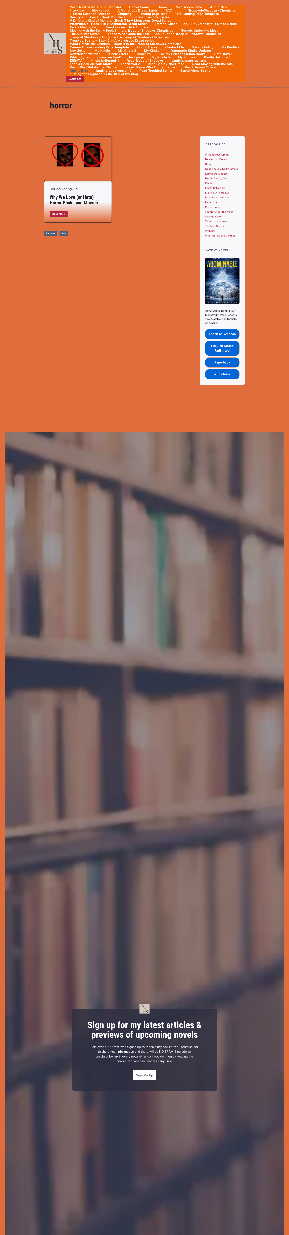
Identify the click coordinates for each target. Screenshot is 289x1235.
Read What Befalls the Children (94, 67)
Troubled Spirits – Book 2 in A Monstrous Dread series (112, 40)
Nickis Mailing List (84, 27)
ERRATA (76, 60)
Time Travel (223, 54)
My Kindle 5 (161, 57)
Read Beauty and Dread (166, 64)
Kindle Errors (118, 54)
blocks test (100, 10)
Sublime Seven (213, 216)
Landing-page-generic (189, 60)
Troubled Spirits (214, 226)
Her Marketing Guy (216, 178)
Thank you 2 (130, 64)
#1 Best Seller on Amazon (90, 13)
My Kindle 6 (187, 57)
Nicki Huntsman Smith (218, 197)
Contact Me (174, 47)
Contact (75, 79)
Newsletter (78, 50)
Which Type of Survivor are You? (95, 57)
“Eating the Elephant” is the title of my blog (104, 74)
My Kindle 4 (153, 50)
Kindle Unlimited (217, 57)
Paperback (211, 202)
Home (162, 7)
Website (210, 231)
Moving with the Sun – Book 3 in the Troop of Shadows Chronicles (121, 30)
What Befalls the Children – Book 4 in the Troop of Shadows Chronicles (125, 43)
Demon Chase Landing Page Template (99, 47)
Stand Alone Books (195, 70)
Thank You (144, 54)
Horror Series (139, 7)
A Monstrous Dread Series (137, 10)
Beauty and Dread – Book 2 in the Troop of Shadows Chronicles (119, 17)
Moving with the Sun (217, 192)
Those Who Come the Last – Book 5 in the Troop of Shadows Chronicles (164, 33)
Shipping (125, 13)
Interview (77, 10)
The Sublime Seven (85, 33)
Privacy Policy (202, 47)
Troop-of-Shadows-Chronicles (212, 10)
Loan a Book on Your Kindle (91, 64)
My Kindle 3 (127, 50)
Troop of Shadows (216, 221)
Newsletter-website (85, 54)
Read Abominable (188, 7)
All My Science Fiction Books (183, 54)
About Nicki (219, 7)
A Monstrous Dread (217, 154)
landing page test (153, 13)
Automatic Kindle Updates (191, 50)
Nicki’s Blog (79, 70)
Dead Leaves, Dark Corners (127, 27)
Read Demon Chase (200, 67)
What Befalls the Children (220, 235)
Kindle (208, 183)
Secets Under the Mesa (219, 211)
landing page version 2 (113, 70)
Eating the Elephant (217, 173)
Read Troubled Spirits (156, 70)
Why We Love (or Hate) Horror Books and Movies (74, 200)
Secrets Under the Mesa (199, 30)
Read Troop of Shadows (145, 60)
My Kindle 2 (230, 47)
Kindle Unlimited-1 (104, 60)
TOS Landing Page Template (197, 13)
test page (136, 57)
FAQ (169, 10)
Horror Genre (147, 47)
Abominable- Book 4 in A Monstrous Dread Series (108, 23)
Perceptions (212, 207)
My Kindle (102, 50)
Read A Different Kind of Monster (95, 7)
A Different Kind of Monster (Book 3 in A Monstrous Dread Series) (121, 20)
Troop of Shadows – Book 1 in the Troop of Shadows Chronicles (119, 37)
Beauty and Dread (216, 159)
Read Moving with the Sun (212, 64)
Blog (208, 164)
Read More (58, 213)
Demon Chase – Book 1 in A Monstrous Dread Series (196, 23)
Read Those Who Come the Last (151, 67)
